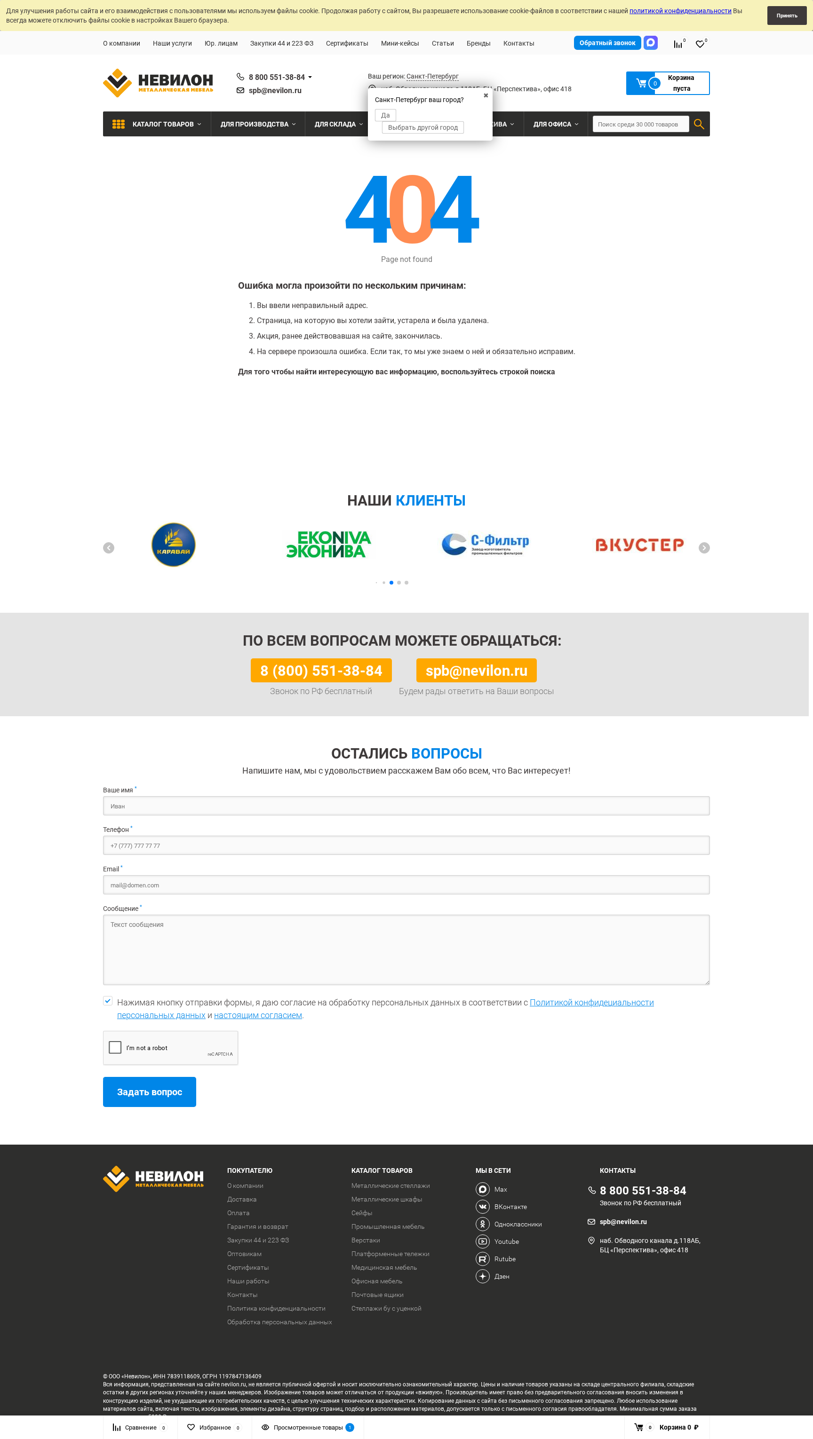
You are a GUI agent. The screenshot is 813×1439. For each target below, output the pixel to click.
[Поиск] (699, 124)
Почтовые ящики (377, 1294)
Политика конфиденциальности (276, 1308)
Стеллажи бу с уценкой (386, 1308)
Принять (787, 15)
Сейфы (362, 1213)
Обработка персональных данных (279, 1322)
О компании (121, 43)
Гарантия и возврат (257, 1226)
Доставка (242, 1199)
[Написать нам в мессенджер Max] (651, 43)
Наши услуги (172, 43)
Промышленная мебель (388, 1226)
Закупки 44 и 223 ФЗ (281, 43)
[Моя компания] (158, 1180)
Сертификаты (347, 43)
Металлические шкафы (386, 1199)
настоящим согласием (258, 1015)
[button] (108, 547)
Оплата (238, 1213)
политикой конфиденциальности (681, 10)
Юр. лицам (221, 43)
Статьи (443, 43)
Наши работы (248, 1281)
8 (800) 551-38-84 (321, 670)
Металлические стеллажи (390, 1185)
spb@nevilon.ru (275, 90)
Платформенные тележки (390, 1253)
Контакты (518, 43)
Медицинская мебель (384, 1267)
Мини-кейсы (400, 43)
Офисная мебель (377, 1281)
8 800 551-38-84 (277, 77)
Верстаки (365, 1240)
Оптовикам (244, 1253)
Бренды (479, 43)
